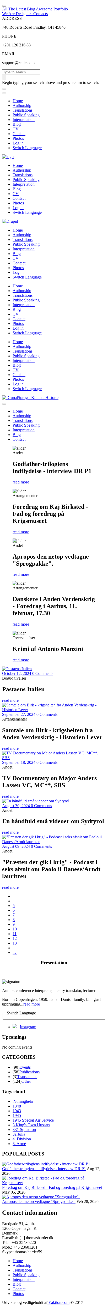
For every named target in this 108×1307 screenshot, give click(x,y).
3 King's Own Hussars (31, 1125)
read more (21, 482)
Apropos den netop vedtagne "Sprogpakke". (38, 1201)
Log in (18, 143)
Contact (19, 133)
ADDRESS (12, 18)
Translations (23, 110)
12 (15, 938)
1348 (17, 1106)
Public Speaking (26, 115)
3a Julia (19, 1134)
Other (26, 1081)
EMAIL (8, 54)
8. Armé (19, 1143)
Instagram (28, 1027)
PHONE (9, 36)
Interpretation (24, 119)
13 (15, 943)
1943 (17, 1111)
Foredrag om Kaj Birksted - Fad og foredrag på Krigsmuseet (52, 1187)
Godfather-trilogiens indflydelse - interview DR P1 (44, 1168)
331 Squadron (24, 1129)
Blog (17, 124)
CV (16, 129)
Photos (18, 138)
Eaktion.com (58, 1302)
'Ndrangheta (23, 1101)
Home (18, 101)
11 (15, 933)
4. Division (22, 1139)
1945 (17, 1115)
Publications (29, 1072)
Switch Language (27, 148)
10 (15, 929)
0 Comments (42, 673)
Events (25, 1067)
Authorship (22, 105)
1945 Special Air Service (33, 1120)
